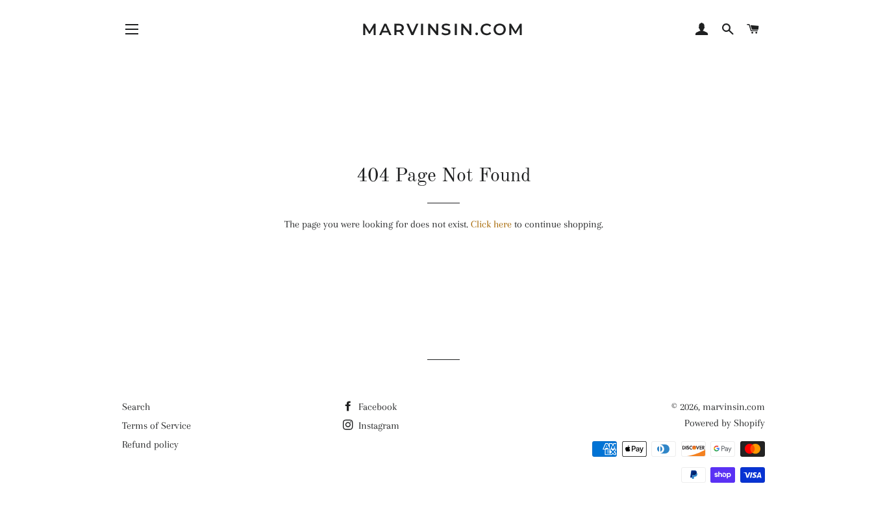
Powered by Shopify (724, 423)
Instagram (377, 425)
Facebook (376, 407)
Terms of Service (156, 425)
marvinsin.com (443, 29)
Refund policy (150, 444)
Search (136, 407)
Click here (491, 224)
